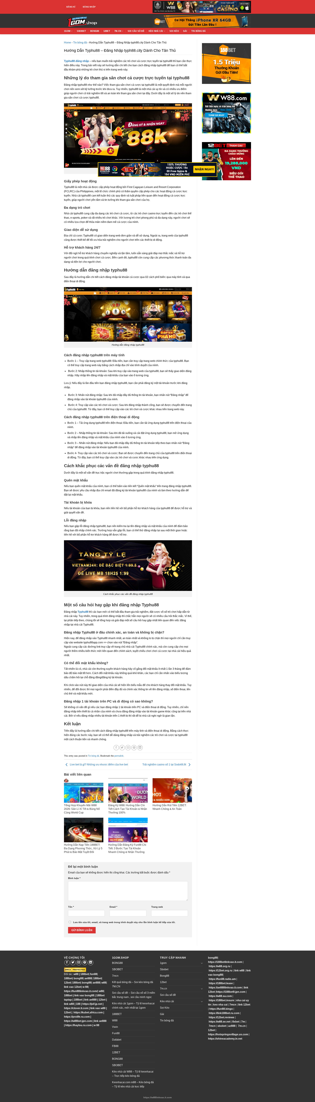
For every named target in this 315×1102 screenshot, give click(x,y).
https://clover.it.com (76, 1008)
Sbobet (81, 31)
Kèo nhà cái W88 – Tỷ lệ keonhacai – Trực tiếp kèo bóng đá (132, 1073)
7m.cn (117, 31)
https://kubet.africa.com (88, 1012)
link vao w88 (97, 1008)
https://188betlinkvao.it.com (225, 962)
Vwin (115, 1026)
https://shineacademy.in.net (225, 1038)
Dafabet (116, 1039)
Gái (185, 31)
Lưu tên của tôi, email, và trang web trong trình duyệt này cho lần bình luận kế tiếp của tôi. (124, 922)
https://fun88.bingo (221, 1008)
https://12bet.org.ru (220, 970)
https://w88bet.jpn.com (78, 1021)
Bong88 (94, 31)
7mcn (115, 975)
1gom (67, 31)
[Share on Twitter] (122, 747)
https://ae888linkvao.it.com (225, 987)
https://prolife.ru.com (77, 1016)
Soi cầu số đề (136, 31)
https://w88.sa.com (220, 996)
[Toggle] (201, 963)
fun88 (93, 974)
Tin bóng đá (198, 31)
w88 (75, 974)
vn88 (92, 986)
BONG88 (117, 963)
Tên (71, 907)
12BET (116, 1052)
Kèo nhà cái (156, 31)
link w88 (69, 1004)
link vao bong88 (84, 995)
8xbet (235, 1021)
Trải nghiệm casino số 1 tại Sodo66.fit (164, 764)
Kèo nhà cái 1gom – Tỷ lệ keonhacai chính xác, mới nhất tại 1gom (133, 1005)
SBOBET (117, 969)
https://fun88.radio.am (222, 979)
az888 (231, 1025)
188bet (84, 974)
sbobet (222, 1025)
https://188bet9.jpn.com (230, 991)
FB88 (115, 1046)
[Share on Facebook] (116, 747)
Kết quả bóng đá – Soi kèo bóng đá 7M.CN (132, 984)
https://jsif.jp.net (92, 1004)
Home (67, 42)
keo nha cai (220, 1004)
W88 (114, 1020)
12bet (106, 31)
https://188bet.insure (221, 1000)
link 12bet (244, 1004)
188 (78, 1004)
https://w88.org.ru (219, 966)
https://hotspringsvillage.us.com (228, 1034)
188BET (117, 1014)
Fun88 (116, 1033)
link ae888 (90, 999)
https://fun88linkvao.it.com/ (80, 991)
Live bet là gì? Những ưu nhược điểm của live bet (98, 764)
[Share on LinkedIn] (140, 747)
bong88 (78, 978)
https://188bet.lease (221, 983)
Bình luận (74, 878)
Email (113, 907)
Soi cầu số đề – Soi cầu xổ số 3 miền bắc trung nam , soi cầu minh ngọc (133, 994)
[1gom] (93, 21)
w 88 (85, 986)
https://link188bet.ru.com (224, 1013)
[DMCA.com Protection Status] (75, 969)
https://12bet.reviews (221, 1017)
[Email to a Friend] (128, 747)
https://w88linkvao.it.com (157, 1097)
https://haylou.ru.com (78, 1025)
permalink (119, 756)
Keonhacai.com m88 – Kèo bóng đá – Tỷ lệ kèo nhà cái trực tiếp (133, 1084)
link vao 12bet (72, 986)
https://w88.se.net (219, 1021)
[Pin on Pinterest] (134, 747)
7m (243, 1021)
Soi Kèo (174, 31)
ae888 (88, 978)
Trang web (157, 907)
